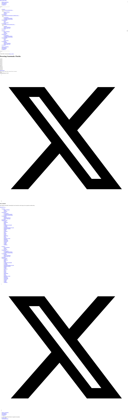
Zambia (5, 243)
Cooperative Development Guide (9, 15)
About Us (3, 9)
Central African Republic (8, 262)
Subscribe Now (3, 207)
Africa (5, 20)
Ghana (5, 230)
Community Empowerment (8, 19)
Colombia (5, 225)
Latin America (6, 22)
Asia (4, 21)
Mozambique (6, 235)
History (5, 12)
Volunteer (5, 26)
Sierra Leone (6, 240)
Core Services (6, 10)
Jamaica (5, 233)
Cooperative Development (8, 18)
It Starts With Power (7, 24)
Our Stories (4, 219)
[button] (1, 70)
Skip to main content (3, 0)
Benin (5, 223)
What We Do (4, 14)
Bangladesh (6, 222)
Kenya (5, 271)
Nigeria (5, 237)
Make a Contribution (5, 2)
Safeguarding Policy (5, 418)
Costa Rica (5, 226)
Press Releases (4, 3)
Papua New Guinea (7, 238)
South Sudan (6, 241)
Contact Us (4, 4)
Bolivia (5, 224)
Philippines (6, 239)
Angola (5, 221)
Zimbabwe (5, 244)
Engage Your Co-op (7, 28)
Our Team (5, 13)
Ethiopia (5, 229)
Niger (5, 236)
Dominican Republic (7, 228)
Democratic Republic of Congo (9, 227)
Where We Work (4, 37)
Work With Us (4, 47)
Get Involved (4, 23)
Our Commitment (7, 31)
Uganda (5, 280)
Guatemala (5, 231)
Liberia (5, 234)
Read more (11, 10)
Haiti (5, 232)
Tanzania (5, 279)
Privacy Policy (11, 53)
